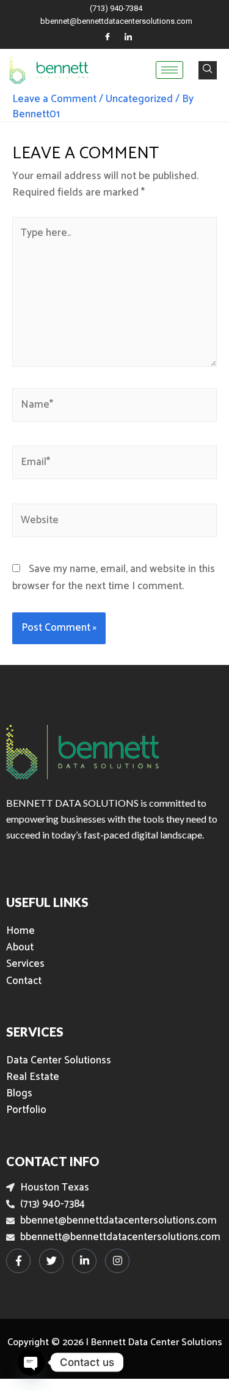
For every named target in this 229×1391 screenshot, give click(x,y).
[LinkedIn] (128, 37)
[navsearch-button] (207, 70)
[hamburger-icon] (169, 70)
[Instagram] (117, 1261)
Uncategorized (139, 99)
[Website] (114, 522)
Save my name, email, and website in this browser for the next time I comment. (113, 577)
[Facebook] (107, 37)
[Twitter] (51, 1261)
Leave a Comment (54, 99)
